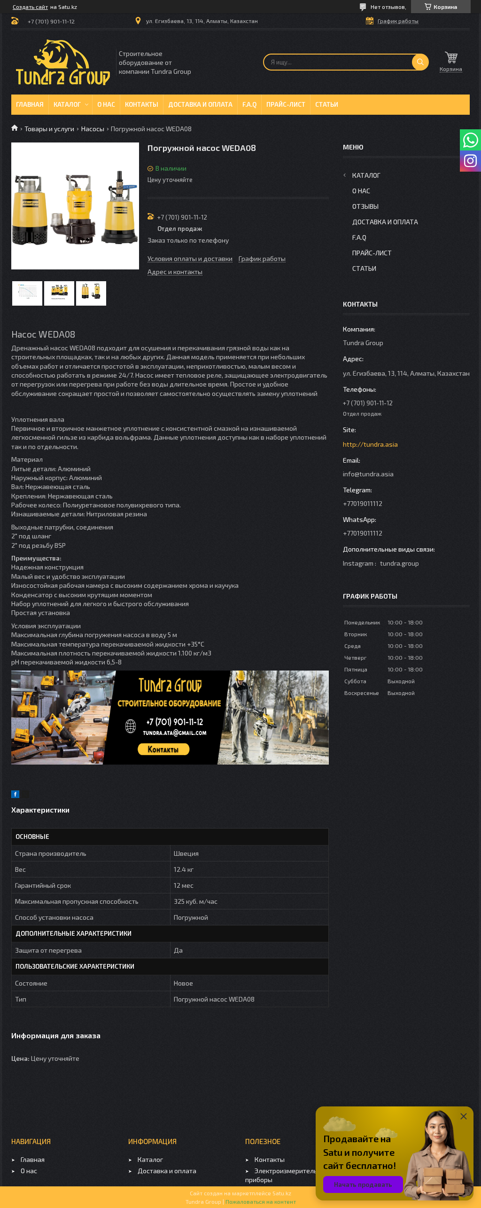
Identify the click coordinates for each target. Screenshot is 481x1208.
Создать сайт (30, 6)
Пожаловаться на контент (260, 1201)
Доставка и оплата (200, 104)
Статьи (326, 104)
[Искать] (420, 62)
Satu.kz (281, 1193)
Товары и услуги (49, 129)
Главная (30, 104)
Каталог (67, 104)
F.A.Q (249, 104)
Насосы (92, 129)
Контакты (141, 104)
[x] (25, 795)
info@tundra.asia (368, 474)
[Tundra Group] (63, 62)
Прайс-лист (285, 104)
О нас (106, 104)
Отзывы (365, 206)
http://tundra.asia (370, 444)
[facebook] (15, 795)
